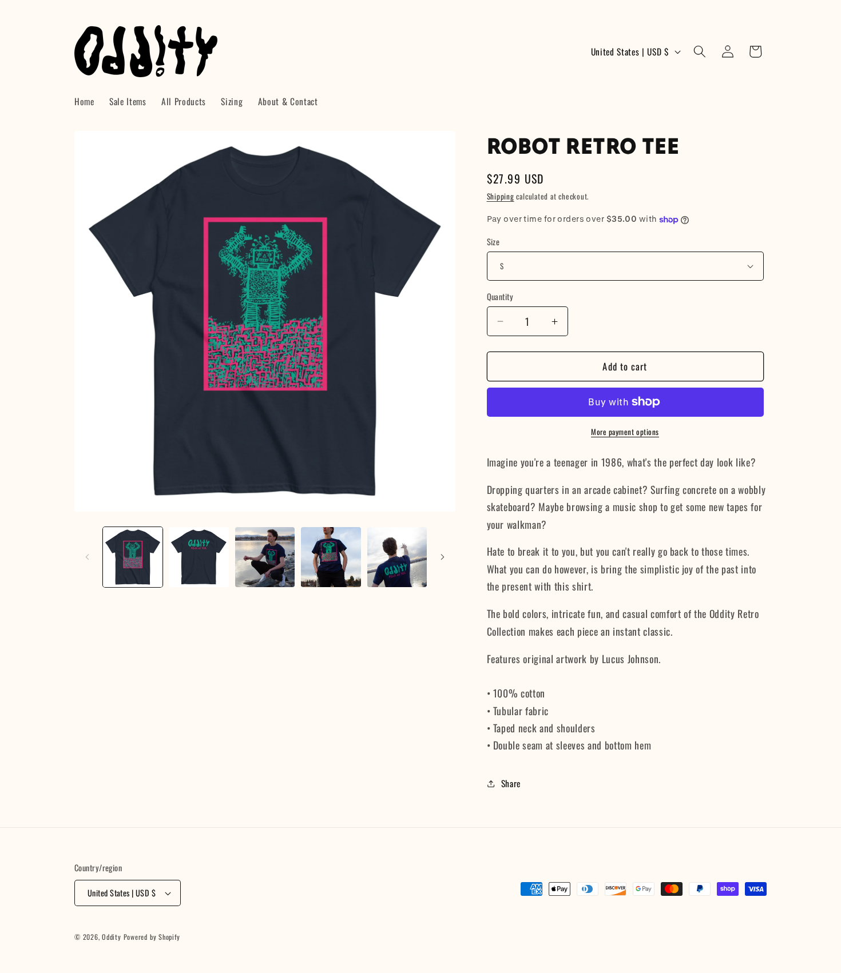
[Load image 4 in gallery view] (331, 557)
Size (493, 242)
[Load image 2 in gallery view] (199, 557)
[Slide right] (442, 556)
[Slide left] (87, 556)
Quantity (500, 296)
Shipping (500, 196)
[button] (699, 51)
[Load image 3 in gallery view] (265, 557)
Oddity (111, 937)
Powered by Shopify (152, 937)
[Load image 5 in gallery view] (397, 557)
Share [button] (511, 783)
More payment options (625, 431)
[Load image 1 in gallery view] (133, 557)
